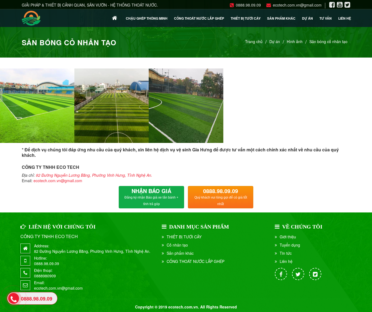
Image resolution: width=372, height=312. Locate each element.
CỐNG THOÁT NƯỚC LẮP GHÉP (199, 18)
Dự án (307, 18)
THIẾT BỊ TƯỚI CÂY (246, 18)
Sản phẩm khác (281, 18)
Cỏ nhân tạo (177, 245)
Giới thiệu (288, 236)
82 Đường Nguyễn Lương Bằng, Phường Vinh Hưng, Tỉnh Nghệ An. (94, 175)
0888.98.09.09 (248, 5)
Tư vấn (325, 18)
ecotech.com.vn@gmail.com (297, 5)
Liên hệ (344, 18)
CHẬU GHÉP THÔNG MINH (146, 18)
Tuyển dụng (290, 245)
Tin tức (286, 253)
